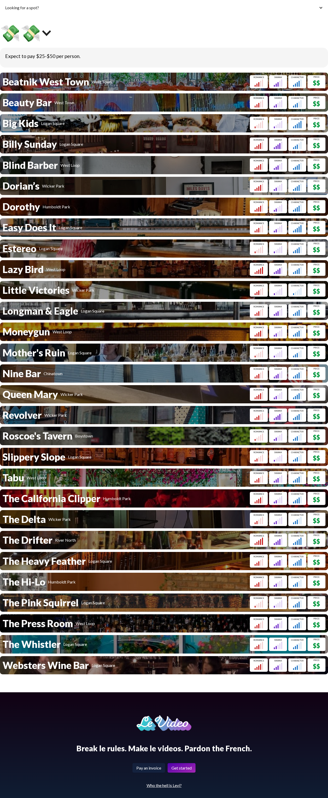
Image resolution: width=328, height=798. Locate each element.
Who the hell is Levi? (164, 785)
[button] (164, 7)
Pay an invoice (148, 767)
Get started (181, 767)
